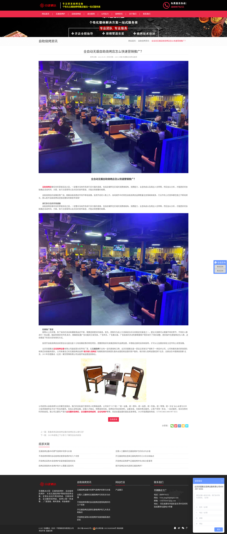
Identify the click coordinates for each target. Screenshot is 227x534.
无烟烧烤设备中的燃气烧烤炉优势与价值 (55, 451)
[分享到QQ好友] (175, 528)
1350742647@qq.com (167, 501)
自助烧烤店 (46, 187)
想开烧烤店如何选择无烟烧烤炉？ (129, 466)
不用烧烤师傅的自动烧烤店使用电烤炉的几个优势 (59, 456)
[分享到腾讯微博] (179, 425)
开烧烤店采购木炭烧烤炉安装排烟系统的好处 (57, 461)
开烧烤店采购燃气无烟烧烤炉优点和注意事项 (133, 461)
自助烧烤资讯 (143, 41)
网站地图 (120, 528)
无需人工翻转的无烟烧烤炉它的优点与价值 (132, 451)
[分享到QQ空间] (183, 425)
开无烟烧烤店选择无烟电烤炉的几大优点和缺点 (134, 456)
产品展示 (119, 490)
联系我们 (158, 482)
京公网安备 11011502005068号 (106, 528)
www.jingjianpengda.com (168, 498)
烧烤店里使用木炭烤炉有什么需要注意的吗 (56, 466)
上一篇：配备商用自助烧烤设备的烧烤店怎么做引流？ (63, 432)
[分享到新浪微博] (175, 425)
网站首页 (132, 41)
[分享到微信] (172, 425)
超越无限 (49, 531)
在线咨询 (113, 419)
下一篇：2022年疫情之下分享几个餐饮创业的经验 (61, 435)
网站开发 (42, 531)
